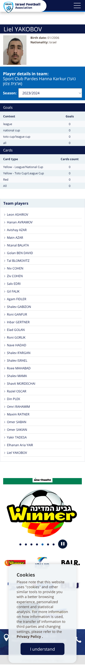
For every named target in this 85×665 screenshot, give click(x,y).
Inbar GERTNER (18, 322)
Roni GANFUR (17, 314)
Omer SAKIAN (17, 429)
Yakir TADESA (17, 437)
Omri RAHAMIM (18, 406)
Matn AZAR (15, 237)
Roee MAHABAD (19, 368)
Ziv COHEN (15, 276)
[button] (77, 5)
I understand (42, 649)
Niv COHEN (15, 268)
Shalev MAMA (17, 376)
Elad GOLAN (16, 330)
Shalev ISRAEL (17, 360)
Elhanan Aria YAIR (20, 445)
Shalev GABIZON (19, 307)
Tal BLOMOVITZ (18, 260)
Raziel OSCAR (16, 391)
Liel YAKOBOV (17, 452)
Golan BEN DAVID (20, 253)
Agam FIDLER (16, 299)
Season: (10, 93)
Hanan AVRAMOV (20, 222)
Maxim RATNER (18, 414)
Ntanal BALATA (18, 245)
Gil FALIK (13, 291)
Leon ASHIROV (17, 214)
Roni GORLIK (16, 337)
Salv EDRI (14, 283)
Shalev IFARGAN (18, 353)
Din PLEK (13, 399)
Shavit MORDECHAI (21, 383)
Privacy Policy (29, 636)
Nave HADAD (16, 345)
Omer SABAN (16, 422)
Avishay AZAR (17, 230)
